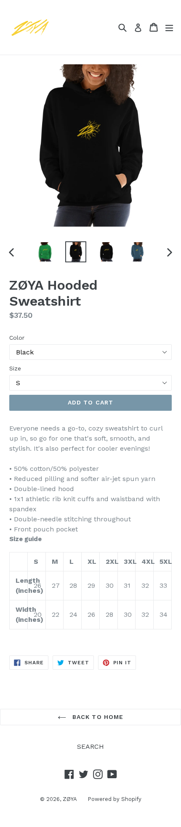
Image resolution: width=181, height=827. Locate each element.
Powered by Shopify (114, 799)
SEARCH (90, 746)
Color (16, 337)
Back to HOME (97, 716)
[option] (44, 251)
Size (15, 368)
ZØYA (70, 799)
